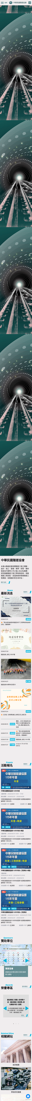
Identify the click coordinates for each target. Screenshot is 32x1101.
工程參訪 (4, 867)
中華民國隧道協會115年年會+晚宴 (12, 831)
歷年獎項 (24, 986)
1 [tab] (12, 975)
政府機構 (16, 1065)
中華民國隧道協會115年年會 (10, 791)
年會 (3, 787)
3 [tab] (17, 975)
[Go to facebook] (28, 1096)
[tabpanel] (16, 960)
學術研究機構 (16, 1092)
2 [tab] (15, 975)
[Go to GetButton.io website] (28, 1099)
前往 (22, 1015)
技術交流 (8, 787)
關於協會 (3, 582)
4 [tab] (20, 975)
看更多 (25, 592)
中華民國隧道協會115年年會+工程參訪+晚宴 (16, 870)
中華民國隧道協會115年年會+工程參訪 (14, 912)
